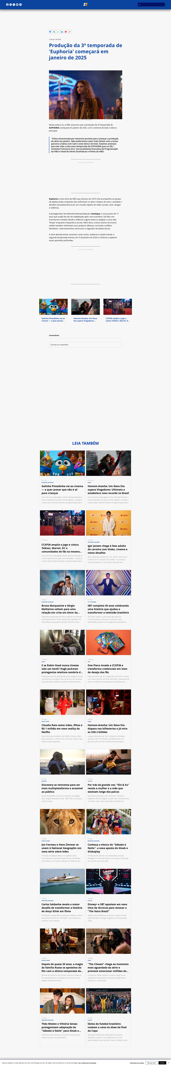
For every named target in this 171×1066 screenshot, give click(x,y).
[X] (14, 4)
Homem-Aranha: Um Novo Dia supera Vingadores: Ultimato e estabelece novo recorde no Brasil (85, 319)
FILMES (89, 482)
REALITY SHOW (45, 721)
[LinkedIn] (62, 32)
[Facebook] (7, 4)
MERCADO (44, 781)
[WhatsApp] (58, 32)
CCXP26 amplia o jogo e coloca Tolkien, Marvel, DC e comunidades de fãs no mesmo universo (117, 319)
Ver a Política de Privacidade (87, 1063)
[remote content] (85, 177)
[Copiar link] (70, 32)
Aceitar (162, 1063)
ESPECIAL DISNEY (46, 841)
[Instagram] (10, 4)
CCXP (89, 661)
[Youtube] (17, 4)
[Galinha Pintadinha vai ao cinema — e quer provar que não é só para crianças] (53, 307)
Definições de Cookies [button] (137, 1063)
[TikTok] (20, 4)
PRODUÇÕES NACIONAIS (48, 482)
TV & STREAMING (92, 602)
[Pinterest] (66, 32)
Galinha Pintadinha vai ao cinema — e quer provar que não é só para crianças (53, 319)
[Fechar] (168, 1062)
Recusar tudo (151, 1063)
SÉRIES (89, 960)
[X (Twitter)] (54, 32)
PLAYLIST (90, 781)
